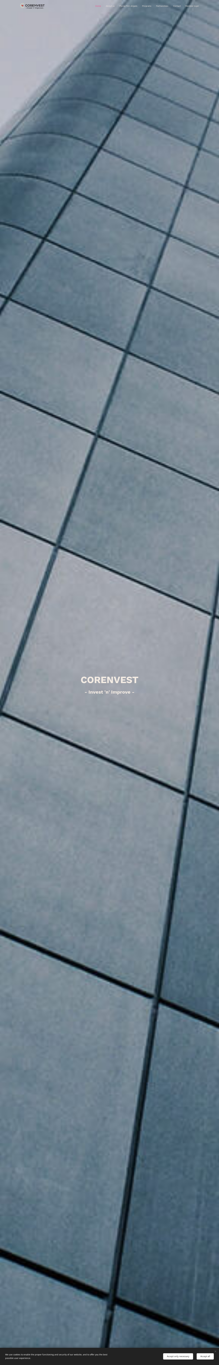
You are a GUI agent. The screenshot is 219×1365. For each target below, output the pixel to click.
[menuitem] (99, 6)
